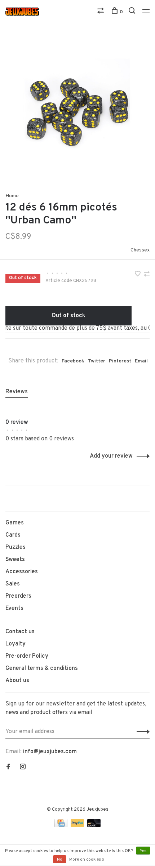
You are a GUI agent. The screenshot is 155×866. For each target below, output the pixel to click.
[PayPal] (78, 825)
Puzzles (15, 547)
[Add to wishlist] (138, 274)
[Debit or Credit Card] (94, 825)
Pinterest (120, 361)
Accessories (21, 571)
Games (14, 523)
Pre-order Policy (26, 656)
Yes (143, 851)
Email (141, 361)
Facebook (73, 361)
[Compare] (101, 12)
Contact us (20, 631)
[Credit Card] (61, 825)
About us (17, 680)
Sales (12, 584)
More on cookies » (86, 859)
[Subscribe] (141, 732)
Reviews (16, 391)
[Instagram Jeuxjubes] (23, 767)
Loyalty (15, 644)
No (59, 859)
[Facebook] (8, 767)
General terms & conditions (41, 668)
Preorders (18, 596)
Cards (13, 535)
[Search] (133, 12)
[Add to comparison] (147, 274)
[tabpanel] (77, 108)
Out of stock (68, 315)
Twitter (96, 361)
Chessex (140, 250)
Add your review (111, 456)
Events (14, 608)
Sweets (15, 559)
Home (12, 196)
